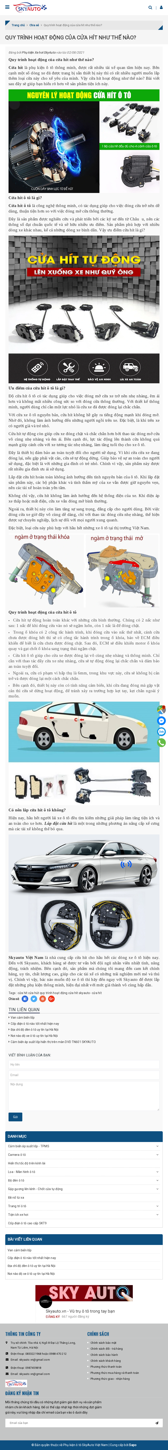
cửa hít (23, 993)
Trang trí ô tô (17, 1206)
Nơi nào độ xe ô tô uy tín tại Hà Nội (34, 1036)
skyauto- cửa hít (90, 993)
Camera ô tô (17, 1154)
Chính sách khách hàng (106, 1360)
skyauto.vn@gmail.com (34, 1359)
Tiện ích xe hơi (18, 1214)
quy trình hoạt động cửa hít (59, 993)
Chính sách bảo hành (104, 1354)
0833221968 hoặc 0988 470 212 (45, 1353)
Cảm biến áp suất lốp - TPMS (28, 1146)
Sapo (132, 1445)
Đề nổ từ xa (16, 1197)
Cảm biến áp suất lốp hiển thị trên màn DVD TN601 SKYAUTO (53, 1042)
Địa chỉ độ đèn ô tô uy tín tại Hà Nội (34, 1029)
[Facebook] (161, 720)
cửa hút (33, 993)
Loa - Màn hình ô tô (21, 1172)
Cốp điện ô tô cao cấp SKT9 (27, 1223)
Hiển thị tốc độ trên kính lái (26, 1163)
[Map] (161, 709)
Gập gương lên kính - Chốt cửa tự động (35, 1189)
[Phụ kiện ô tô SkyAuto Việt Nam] (30, 7)
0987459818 (33, 1367)
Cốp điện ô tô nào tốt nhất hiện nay (35, 1023)
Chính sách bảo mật (104, 1342)
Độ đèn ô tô (16, 1180)
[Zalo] (161, 731)
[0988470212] (161, 742)
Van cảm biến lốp (23, 1017)
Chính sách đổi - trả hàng (107, 1348)
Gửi (15, 1117)
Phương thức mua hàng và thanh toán (115, 1372)
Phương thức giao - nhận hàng (110, 1378)
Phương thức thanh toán (106, 1366)
